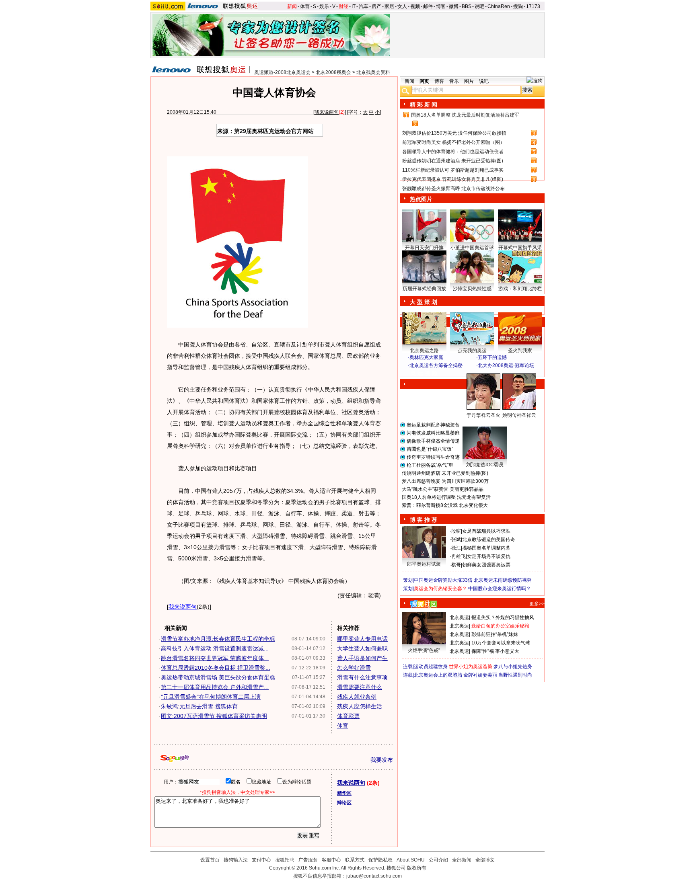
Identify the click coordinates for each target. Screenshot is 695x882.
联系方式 (354, 860)
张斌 (456, 539)
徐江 (456, 548)
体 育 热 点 (476, 423)
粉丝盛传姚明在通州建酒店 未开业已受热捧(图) (452, 161)
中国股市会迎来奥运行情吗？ (499, 588)
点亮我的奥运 (472, 350)
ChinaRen (498, 6)
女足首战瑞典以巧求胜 (486, 531)
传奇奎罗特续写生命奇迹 (433, 457)
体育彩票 (348, 716)
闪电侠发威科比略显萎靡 (433, 433)
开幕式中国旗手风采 (520, 247)
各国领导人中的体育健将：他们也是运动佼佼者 (453, 151)
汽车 (363, 6)
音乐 (454, 81)
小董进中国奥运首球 (472, 247)
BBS (466, 6)
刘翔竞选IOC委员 (485, 465)
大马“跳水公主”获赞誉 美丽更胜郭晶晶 (442, 489)
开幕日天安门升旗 (424, 247)
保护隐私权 (380, 860)
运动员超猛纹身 (431, 666)
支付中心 (261, 860)
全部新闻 (461, 860)
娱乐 (324, 6)
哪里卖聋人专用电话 (362, 639)
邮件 (428, 6)
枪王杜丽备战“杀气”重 (430, 465)
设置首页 (210, 860)
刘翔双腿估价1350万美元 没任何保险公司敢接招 (454, 133)
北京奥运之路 (424, 350)
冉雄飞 (458, 556)
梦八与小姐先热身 (512, 666)
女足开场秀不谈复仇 (488, 556)
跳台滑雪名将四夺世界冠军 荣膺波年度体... (215, 658)
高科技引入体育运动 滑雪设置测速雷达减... (215, 648)
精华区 (344, 793)
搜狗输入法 (236, 860)
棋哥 (456, 565)
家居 (389, 6)
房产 (376, 6)
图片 (469, 81)
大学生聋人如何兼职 (362, 648)
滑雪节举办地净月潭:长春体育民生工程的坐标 (218, 639)
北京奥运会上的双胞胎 (438, 675)
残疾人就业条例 (356, 696)
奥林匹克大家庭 (426, 357)
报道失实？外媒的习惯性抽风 (502, 617)
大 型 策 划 (423, 302)
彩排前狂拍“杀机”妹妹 (494, 634)
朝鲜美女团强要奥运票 (486, 565)
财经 (343, 6)
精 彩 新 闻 (423, 104)
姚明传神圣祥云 (519, 415)
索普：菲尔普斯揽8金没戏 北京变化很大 (445, 505)
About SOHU (411, 860)
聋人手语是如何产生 (362, 658)
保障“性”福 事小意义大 (495, 651)
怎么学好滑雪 (354, 668)
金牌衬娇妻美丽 (480, 675)
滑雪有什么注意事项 (362, 677)
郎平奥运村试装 (424, 564)
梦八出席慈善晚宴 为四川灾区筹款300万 (445, 481)
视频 (415, 6)
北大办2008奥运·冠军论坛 (506, 365)
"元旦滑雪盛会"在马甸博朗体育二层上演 (211, 696)
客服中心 (331, 860)
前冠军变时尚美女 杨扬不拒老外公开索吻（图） (453, 142)
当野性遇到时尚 (515, 675)
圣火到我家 (520, 350)
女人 (402, 6)
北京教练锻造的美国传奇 (488, 539)
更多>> (537, 604)
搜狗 (518, 6)
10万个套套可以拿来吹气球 (500, 643)
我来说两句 (327, 112)
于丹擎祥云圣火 (483, 415)
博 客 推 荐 (423, 520)
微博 (454, 6)
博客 (441, 6)
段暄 (456, 531)
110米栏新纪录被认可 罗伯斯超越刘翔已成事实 (453, 170)
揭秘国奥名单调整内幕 (486, 548)
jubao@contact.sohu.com (374, 876)
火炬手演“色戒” (424, 650)
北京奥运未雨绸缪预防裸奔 (503, 580)
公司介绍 (438, 860)
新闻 (292, 6)
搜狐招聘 (284, 860)
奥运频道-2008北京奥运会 (282, 72)
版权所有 (416, 868)
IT (354, 6)
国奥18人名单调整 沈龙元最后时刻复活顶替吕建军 (465, 115)
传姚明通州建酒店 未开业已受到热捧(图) (445, 473)
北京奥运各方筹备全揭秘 (436, 365)
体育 (305, 6)
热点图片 (421, 199)
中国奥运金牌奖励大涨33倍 (443, 580)
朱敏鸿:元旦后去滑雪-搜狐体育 (199, 706)
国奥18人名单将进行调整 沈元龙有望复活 (446, 497)
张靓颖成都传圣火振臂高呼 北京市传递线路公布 (453, 188)
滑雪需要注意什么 (359, 687)
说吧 (479, 6)
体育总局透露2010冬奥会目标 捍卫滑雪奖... (215, 668)
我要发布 (381, 760)
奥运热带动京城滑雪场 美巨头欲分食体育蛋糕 (218, 677)
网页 (424, 81)
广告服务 (308, 860)
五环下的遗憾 (492, 357)
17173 (533, 6)
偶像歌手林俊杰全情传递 (433, 441)
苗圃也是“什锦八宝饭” (430, 449)
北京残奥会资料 (373, 72)
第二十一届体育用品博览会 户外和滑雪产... (215, 687)
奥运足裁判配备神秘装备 (433, 425)
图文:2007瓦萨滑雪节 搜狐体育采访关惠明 (214, 716)
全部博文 (485, 860)
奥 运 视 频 (424, 373)
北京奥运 (459, 617)
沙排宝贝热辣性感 (472, 288)
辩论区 (344, 803)
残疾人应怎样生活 (359, 706)
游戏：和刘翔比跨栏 (520, 288)
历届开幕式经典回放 (424, 288)
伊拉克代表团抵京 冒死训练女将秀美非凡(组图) (452, 179)
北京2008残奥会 (333, 72)
